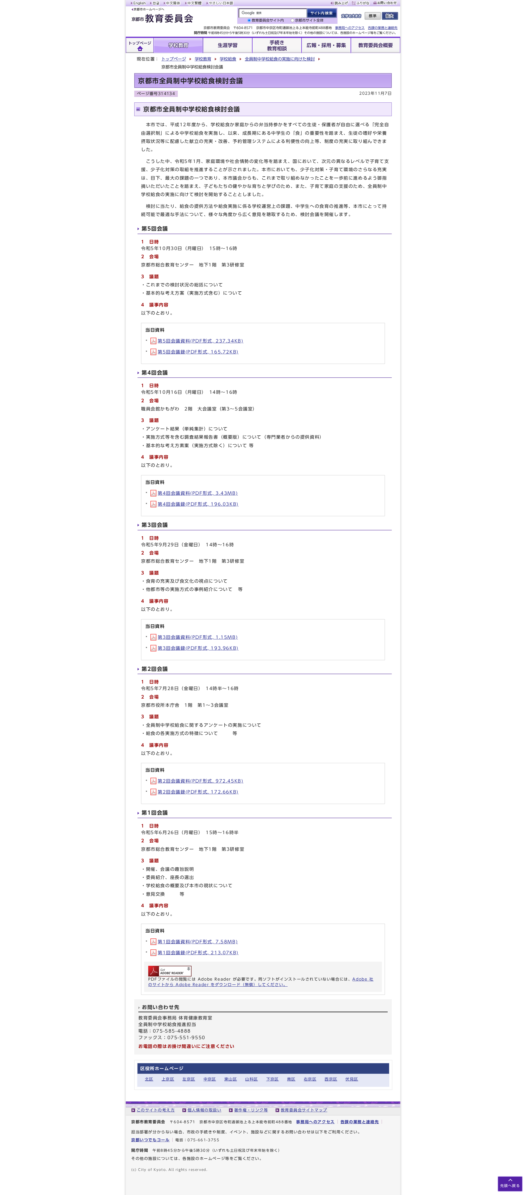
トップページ (173, 59)
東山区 (230, 1079)
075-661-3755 (203, 1140)
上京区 (168, 1079)
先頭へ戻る (510, 1186)
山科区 (251, 1079)
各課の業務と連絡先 (383, 27)
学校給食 (228, 59)
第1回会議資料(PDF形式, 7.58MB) (198, 942)
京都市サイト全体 (309, 20)
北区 (149, 1079)
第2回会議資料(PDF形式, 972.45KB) (200, 781)
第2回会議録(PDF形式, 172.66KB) (198, 792)
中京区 (210, 1079)
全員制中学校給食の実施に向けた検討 (280, 59)
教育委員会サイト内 (268, 20)
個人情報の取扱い (205, 1110)
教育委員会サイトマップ (304, 1110)
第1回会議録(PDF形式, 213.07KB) (198, 952)
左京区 (188, 1079)
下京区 (272, 1079)
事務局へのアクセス (350, 27)
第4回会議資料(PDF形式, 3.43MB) (198, 493)
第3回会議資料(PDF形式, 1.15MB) (198, 637)
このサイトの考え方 (156, 1110)
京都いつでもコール (150, 1140)
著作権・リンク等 (251, 1110)
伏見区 (351, 1079)
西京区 (331, 1079)
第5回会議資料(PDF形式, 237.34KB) (200, 341)
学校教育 (203, 59)
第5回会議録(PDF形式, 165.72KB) (198, 352)
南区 (291, 1079)
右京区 (310, 1079)
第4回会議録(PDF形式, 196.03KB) (198, 504)
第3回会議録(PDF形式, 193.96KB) (198, 648)
